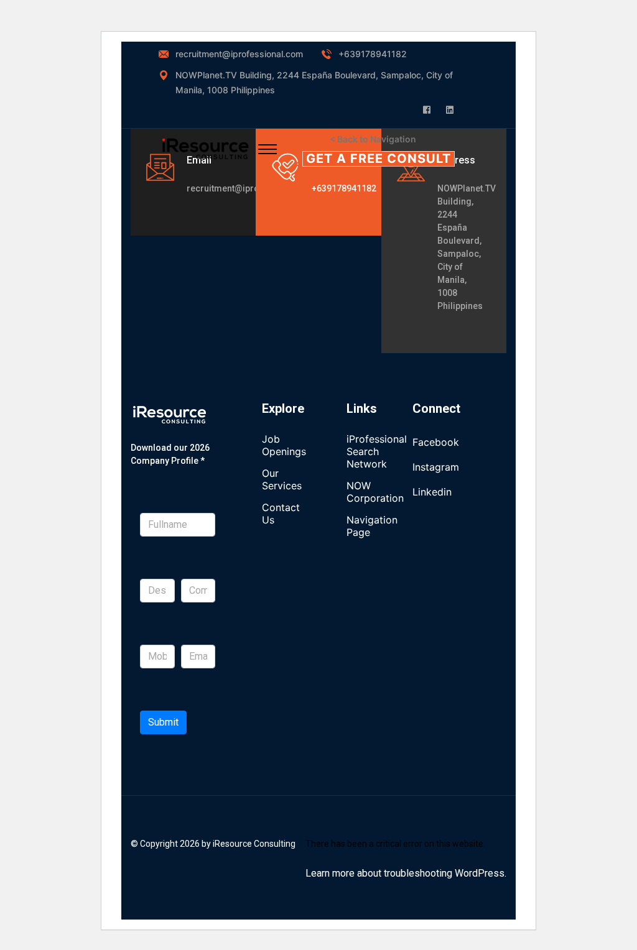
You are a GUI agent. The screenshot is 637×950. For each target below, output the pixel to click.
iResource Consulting (254, 844)
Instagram (435, 467)
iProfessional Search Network (376, 451)
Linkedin (432, 492)
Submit (163, 722)
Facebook (435, 442)
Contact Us (281, 513)
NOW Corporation (375, 491)
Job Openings (284, 445)
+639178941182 (372, 53)
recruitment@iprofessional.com (239, 53)
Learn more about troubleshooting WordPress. (405, 873)
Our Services (282, 479)
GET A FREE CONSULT (378, 158)
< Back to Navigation (373, 139)
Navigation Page (372, 526)
